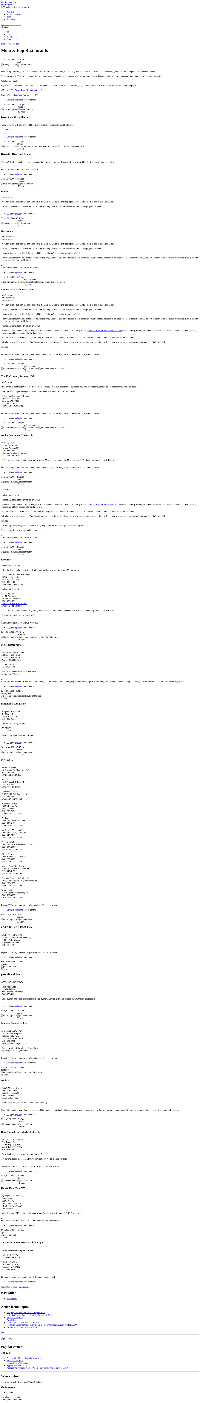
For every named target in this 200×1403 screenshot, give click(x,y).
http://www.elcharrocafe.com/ (14, 453)
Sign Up (12, 2)
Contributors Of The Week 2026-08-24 (23, 1322)
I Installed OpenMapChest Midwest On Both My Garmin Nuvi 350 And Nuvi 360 (42, 1325)
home (3, 1287)
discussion (11, 19)
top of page (12, 1287)
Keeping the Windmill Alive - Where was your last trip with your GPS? (37, 1368)
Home (3, 44)
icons (9, 34)
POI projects (14, 44)
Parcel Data (11, 1320)
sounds (10, 36)
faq (8, 32)
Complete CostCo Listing (17, 1363)
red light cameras (14, 14)
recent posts (12, 1298)
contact (18, 1397)
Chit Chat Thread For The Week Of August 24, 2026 (29, 1315)
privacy (10, 1397)
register (18, 100)
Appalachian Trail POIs (17, 1365)
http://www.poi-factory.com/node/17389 (104, 330)
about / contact (13, 39)
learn (9, 17)
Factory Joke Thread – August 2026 (22, 1327)
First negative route (15, 1317)
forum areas (24, 1287)
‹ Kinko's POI (7, 90)
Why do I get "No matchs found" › (28, 90)
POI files (10, 12)
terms (3, 1397)
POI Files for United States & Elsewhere (24, 1358)
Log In (4, 2)
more (3, 1332)
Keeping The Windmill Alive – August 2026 (26, 1312)
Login (9, 100)
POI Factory (6, 5)
